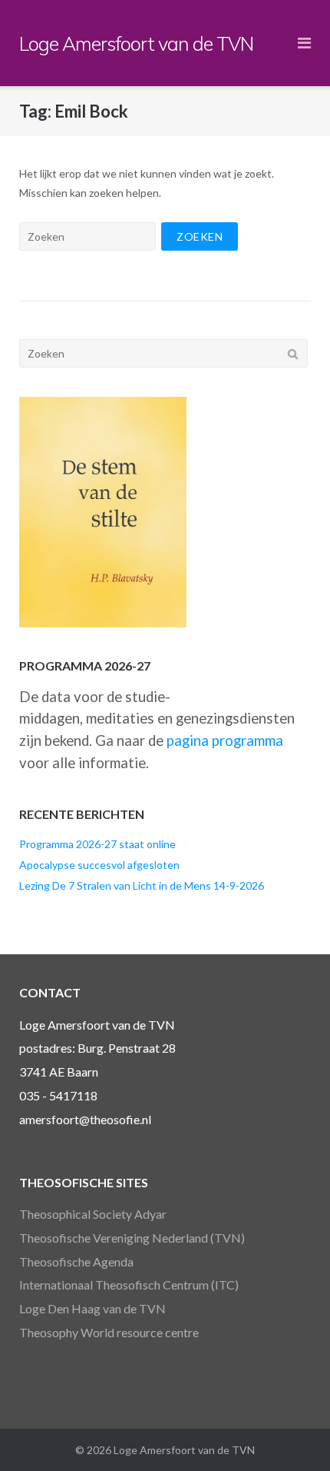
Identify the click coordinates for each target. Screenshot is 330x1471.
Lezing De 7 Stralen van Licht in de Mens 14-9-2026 (141, 885)
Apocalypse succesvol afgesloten (99, 864)
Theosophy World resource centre (109, 1332)
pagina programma (225, 740)
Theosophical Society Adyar (93, 1213)
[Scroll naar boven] (292, 1434)
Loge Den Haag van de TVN (92, 1308)
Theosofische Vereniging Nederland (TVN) (132, 1237)
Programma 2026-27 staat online (97, 843)
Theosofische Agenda (76, 1261)
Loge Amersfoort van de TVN (184, 1449)
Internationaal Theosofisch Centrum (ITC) (129, 1284)
